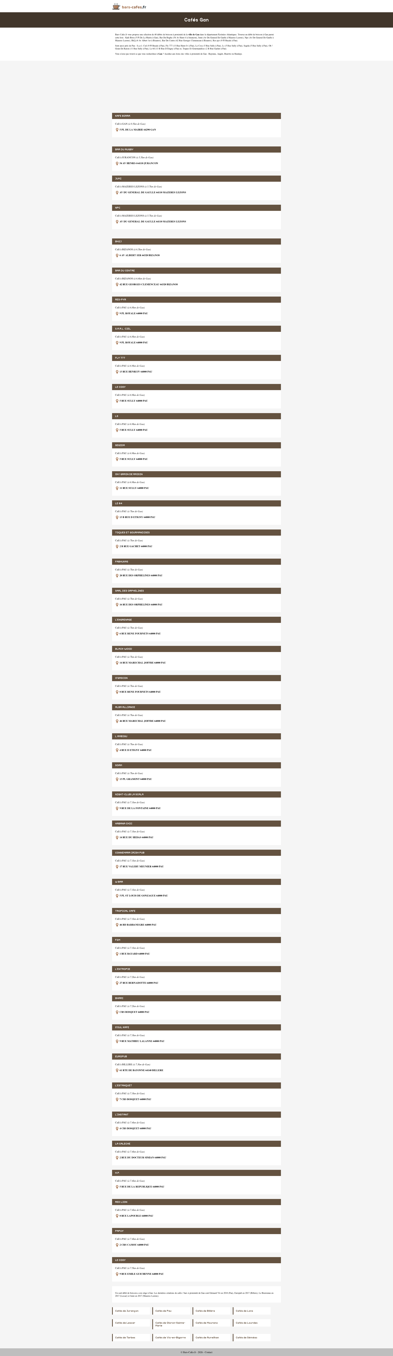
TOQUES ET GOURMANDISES (132, 532)
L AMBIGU (121, 736)
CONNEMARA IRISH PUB (129, 853)
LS (116, 416)
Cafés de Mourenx (207, 1323)
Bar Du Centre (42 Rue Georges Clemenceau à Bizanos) (187, 40)
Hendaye (238, 53)
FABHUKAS (121, 561)
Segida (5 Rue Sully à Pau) (255, 45)
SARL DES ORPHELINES (129, 591)
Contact (208, 1352)
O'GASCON (121, 678)
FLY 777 (120, 358)
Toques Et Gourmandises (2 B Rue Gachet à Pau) (204, 48)
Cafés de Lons (244, 1311)
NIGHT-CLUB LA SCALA (129, 794)
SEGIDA (120, 445)
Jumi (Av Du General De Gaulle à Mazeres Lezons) (220, 37)
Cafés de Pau (163, 1311)
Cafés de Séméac (246, 1337)
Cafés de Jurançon (126, 1311)
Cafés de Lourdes (246, 1323)
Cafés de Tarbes (125, 1337)
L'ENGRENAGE (123, 620)
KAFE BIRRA (122, 116)
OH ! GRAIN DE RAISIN (129, 474)
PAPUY (119, 1231)
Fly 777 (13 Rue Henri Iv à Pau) (180, 45)
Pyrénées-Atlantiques (227, 34)
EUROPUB (121, 1056)
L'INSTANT (121, 1114)
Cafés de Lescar (125, 1323)
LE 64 (118, 503)
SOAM (118, 765)
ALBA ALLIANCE (125, 707)
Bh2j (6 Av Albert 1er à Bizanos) (146, 40)
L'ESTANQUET (123, 1085)
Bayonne (212, 53)
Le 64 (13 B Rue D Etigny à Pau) (164, 48)
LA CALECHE (122, 1144)
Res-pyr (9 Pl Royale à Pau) (225, 40)
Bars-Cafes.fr (121, 34)
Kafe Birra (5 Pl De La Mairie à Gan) (141, 37)
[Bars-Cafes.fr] (129, 6)
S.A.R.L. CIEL (123, 329)
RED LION (121, 1202)
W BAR (119, 882)
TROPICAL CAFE (125, 911)
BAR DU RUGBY (124, 149)
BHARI (119, 998)
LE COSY (120, 387)
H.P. (117, 1173)
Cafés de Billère (205, 1311)
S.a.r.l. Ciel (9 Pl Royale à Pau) (150, 45)
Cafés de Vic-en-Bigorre (170, 1337)
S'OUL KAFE (122, 1027)
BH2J (118, 241)
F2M (117, 940)
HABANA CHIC (123, 823)
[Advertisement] (196, 86)
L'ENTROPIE (122, 969)
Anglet (220, 53)
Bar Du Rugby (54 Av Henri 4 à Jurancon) (178, 37)
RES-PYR (120, 299)
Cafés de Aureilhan (207, 1337)
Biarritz (227, 53)
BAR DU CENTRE (125, 270)
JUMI (118, 178)
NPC (117, 208)
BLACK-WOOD (123, 649)
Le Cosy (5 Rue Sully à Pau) (208, 45)
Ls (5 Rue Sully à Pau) (232, 45)
